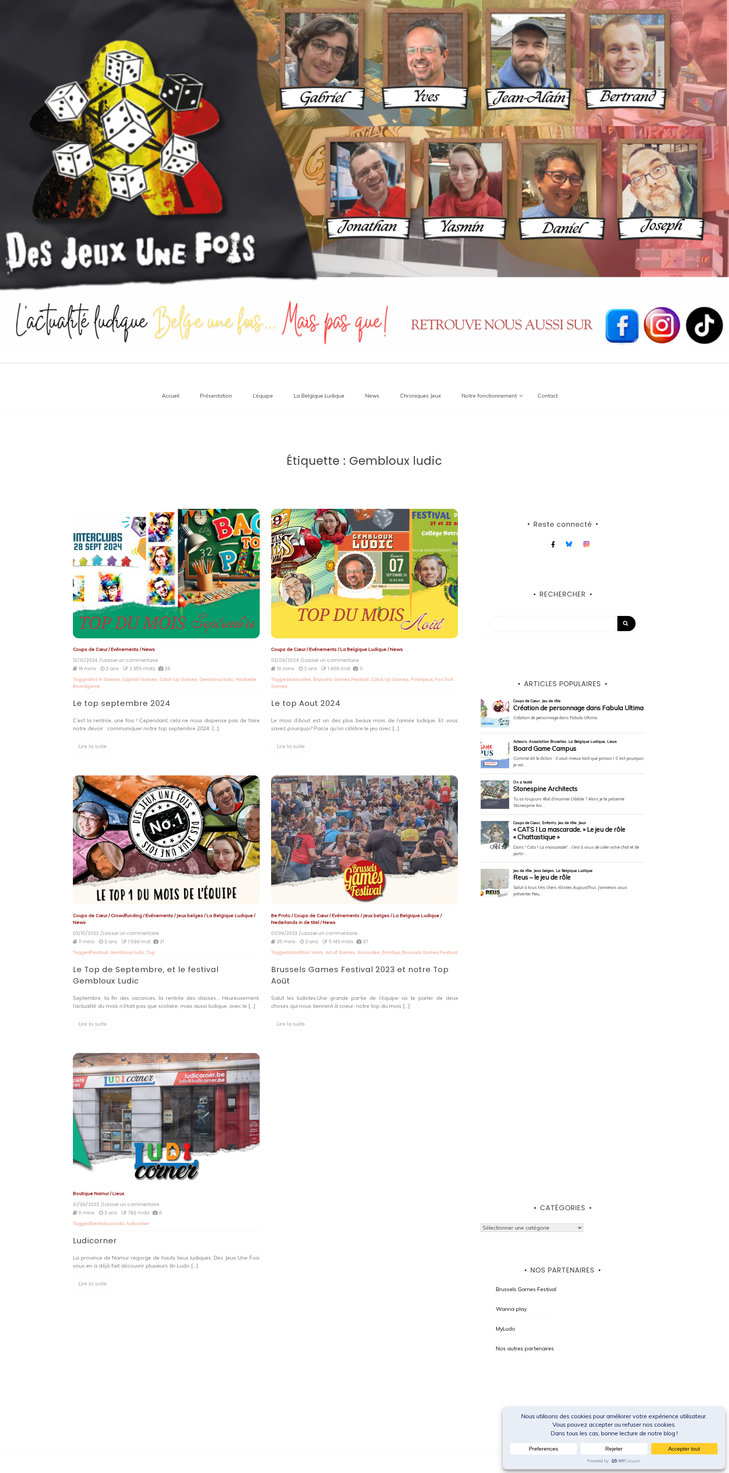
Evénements (125, 649)
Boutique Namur (91, 1193)
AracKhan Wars (306, 952)
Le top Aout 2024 (306, 703)
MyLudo (505, 1328)
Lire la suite (93, 746)
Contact (548, 395)
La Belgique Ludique (319, 395)
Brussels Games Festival (341, 679)
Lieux (118, 1193)
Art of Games (340, 952)
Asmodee (300, 679)
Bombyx (391, 952)
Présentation (216, 395)
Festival (99, 952)
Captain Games (139, 679)
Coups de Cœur (90, 649)
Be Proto (280, 915)
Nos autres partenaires (525, 1348)
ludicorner (138, 1223)
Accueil (170, 395)
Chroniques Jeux (420, 395)
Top (151, 952)
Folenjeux (421, 679)
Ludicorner (95, 1240)
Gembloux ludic (216, 679)
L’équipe (263, 395)
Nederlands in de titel (295, 922)
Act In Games (105, 679)
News (372, 395)
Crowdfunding (126, 915)
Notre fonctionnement (489, 395)
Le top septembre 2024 (121, 703)
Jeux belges (190, 915)
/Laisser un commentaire (128, 660)
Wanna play (511, 1309)
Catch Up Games (178, 679)
